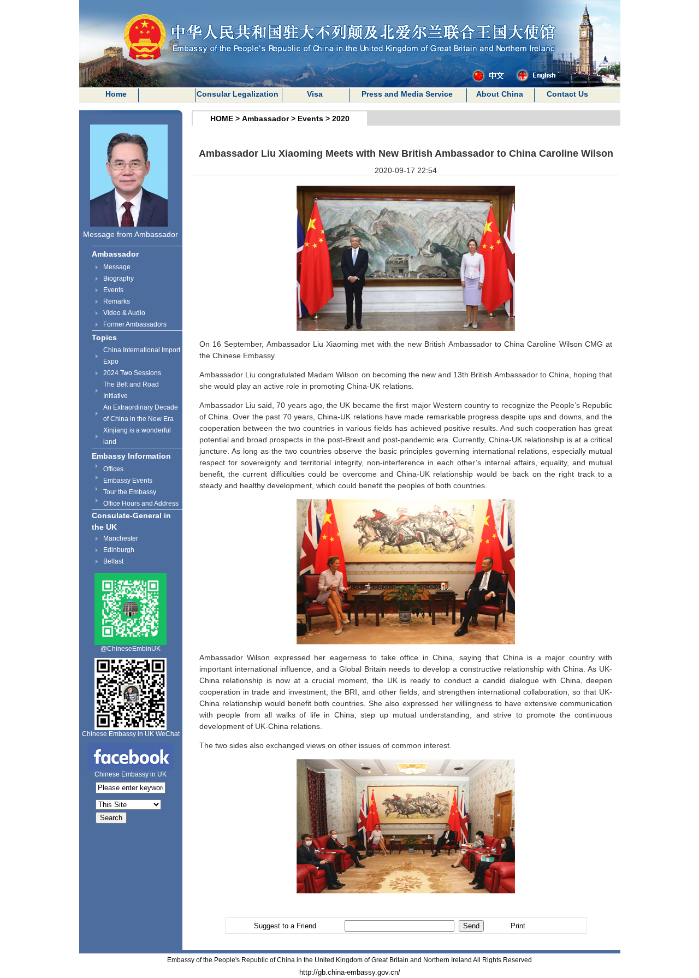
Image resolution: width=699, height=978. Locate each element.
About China (499, 94)
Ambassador (115, 254)
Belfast (113, 561)
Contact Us (567, 94)
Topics (104, 337)
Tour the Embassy (129, 492)
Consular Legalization (238, 94)
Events (113, 290)
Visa (315, 94)
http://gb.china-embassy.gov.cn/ (349, 972)
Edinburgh (118, 550)
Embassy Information (131, 456)
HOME (221, 118)
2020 (341, 118)
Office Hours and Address (141, 503)
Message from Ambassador (130, 234)
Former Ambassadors (135, 324)
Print (518, 926)
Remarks (116, 301)
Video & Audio (124, 313)
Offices (113, 469)
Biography (118, 278)
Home (116, 94)
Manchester (120, 538)
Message (117, 267)
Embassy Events (127, 480)
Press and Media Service (407, 94)
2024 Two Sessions (132, 373)
